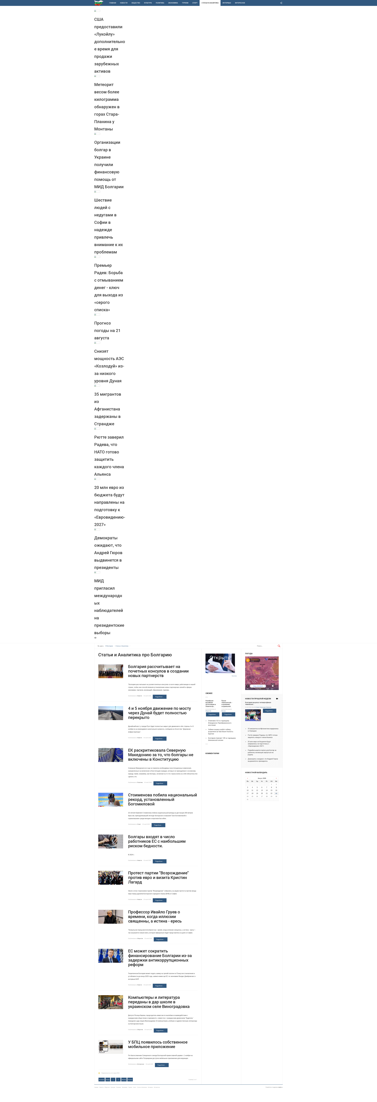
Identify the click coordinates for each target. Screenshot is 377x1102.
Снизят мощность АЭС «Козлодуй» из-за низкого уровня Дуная (109, 366)
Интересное (240, 3)
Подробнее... (212, 714)
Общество (135, 3)
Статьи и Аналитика (210, 3)
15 (271, 790)
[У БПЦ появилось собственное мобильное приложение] (110, 1047)
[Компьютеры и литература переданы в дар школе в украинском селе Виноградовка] (110, 1002)
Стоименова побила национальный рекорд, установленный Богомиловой (162, 799)
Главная (112, 3)
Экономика (173, 3)
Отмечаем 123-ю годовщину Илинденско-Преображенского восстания (219, 723)
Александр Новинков (265, 707)
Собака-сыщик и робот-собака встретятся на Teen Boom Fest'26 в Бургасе (220, 732)
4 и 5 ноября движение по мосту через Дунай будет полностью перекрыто (159, 713)
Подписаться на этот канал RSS (110, 1073)
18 (252, 793)
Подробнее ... (159, 697)
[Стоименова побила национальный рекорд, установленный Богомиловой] (110, 800)
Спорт (195, 3)
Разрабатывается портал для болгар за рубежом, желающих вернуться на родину (262, 752)
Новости (123, 3)
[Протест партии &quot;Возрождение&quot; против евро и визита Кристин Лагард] (110, 878)
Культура (148, 3)
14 (267, 790)
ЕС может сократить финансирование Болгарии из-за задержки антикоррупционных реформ (160, 958)
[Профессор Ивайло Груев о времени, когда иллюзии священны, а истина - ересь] (110, 917)
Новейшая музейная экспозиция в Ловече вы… (210, 703)
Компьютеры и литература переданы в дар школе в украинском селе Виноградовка (159, 1002)
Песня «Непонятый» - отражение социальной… (226, 703)
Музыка (223, 711)
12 (257, 790)
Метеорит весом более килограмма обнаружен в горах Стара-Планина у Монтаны (107, 107)
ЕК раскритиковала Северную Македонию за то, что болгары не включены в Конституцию (160, 755)
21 (267, 793)
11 (252, 790)
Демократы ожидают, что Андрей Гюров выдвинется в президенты (108, 553)
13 (262, 790)
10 (247, 790)
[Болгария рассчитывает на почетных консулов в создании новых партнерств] (110, 671)
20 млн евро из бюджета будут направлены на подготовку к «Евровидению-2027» (259, 744)
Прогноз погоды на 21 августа (107, 330)
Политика (160, 3)
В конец (130, 1079)
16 (276, 790)
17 (247, 793)
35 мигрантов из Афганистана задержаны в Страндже (107, 409)
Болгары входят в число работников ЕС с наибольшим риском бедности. (157, 841)
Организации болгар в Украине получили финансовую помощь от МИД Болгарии (109, 164)
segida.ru (280, 1087)
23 (276, 793)
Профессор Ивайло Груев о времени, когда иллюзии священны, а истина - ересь (155, 916)
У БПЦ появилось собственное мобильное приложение (158, 1044)
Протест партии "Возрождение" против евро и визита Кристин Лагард (158, 877)
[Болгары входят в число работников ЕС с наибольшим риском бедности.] (110, 841)
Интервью (227, 3)
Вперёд (124, 1079)
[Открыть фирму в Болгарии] (220, 672)
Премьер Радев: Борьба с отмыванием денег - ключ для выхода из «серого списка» (108, 287)
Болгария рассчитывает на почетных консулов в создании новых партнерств (158, 671)
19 (257, 793)
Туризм (185, 3)
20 (262, 793)
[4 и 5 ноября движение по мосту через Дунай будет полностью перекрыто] (110, 713)
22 (271, 793)
